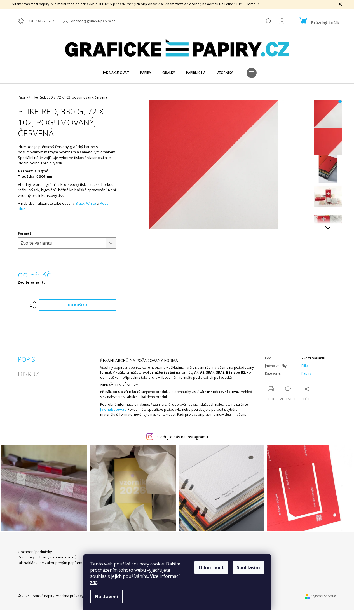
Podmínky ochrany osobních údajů (47, 557)
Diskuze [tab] (30, 373)
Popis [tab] (26, 359)
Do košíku (77, 305)
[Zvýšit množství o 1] (34, 302)
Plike (305, 365)
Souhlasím (248, 567)
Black (80, 203)
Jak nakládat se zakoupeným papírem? (51, 562)
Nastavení (106, 596)
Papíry (306, 373)
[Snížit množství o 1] (34, 308)
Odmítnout (211, 567)
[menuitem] (116, 73)
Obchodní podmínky (35, 551)
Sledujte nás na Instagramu (182, 437)
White (91, 203)
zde (93, 582)
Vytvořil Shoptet (323, 596)
